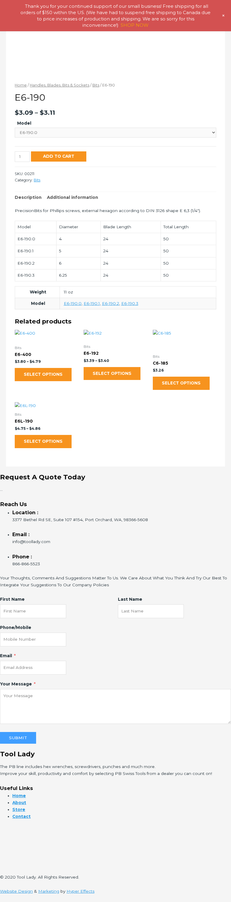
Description (28, 197)
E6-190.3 (129, 303)
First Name (12, 599)
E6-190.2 (110, 303)
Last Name (130, 599)
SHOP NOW (135, 25)
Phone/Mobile (15, 627)
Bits (95, 85)
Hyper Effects (80, 891)
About (19, 802)
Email (6, 655)
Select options (43, 374)
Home (21, 85)
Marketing (48, 891)
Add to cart (58, 156)
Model (24, 123)
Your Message (16, 684)
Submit (18, 737)
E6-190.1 (92, 303)
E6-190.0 (73, 303)
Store (18, 809)
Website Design (16, 891)
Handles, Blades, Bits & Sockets (59, 85)
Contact (21, 816)
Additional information (72, 197)
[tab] (28, 197)
